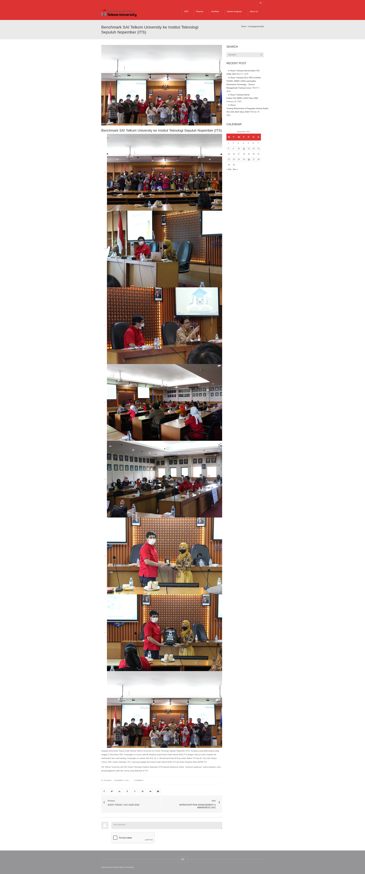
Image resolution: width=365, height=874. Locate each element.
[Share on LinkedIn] (119, 791)
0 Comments (138, 780)
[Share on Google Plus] (135, 791)
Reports (199, 11)
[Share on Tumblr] (127, 791)
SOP (186, 11)
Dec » (235, 169)
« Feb (228, 169)
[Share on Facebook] (104, 791)
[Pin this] (142, 791)
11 (244, 148)
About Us (254, 11)
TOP (182, 859)
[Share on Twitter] (112, 791)
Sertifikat (215, 11)
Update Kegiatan (234, 11)
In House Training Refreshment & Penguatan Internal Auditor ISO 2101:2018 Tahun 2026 (247, 108)
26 (249, 159)
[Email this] (158, 791)
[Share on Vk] (150, 791)
